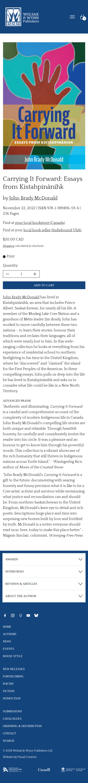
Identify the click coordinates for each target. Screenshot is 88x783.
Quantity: (10, 266)
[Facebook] (5, 615)
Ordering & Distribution (22, 726)
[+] (35, 274)
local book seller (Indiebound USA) (52, 230)
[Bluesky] (36, 615)
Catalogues (12, 718)
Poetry (8, 683)
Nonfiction (11, 698)
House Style (13, 656)
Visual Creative (26, 757)
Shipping (8, 246)
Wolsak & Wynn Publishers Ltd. (33, 750)
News (7, 641)
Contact (9, 733)
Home (7, 626)
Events (8, 648)
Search (8, 740)
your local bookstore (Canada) (40, 223)
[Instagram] (13, 615)
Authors (9, 634)
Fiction (8, 691)
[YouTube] (28, 615)
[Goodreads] (20, 615)
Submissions (12, 711)
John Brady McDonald (33, 198)
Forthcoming (13, 676)
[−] (7, 274)
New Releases (14, 669)
